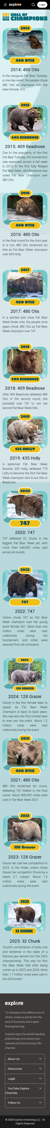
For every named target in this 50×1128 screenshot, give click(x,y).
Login (42, 4)
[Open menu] (5, 5)
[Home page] (15, 4)
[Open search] (33, 5)
